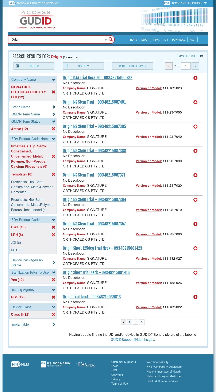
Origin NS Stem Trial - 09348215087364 (94, 199)
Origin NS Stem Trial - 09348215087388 (94, 150)
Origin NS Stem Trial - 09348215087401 (94, 102)
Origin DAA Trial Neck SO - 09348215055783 (97, 77)
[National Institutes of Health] (13, 3)
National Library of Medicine (37, 3)
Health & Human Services (162, 381)
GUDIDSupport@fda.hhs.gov (132, 339)
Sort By (83, 66)
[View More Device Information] (195, 78)
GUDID (36, 19)
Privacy (116, 379)
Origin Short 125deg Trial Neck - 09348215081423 (102, 248)
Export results (188, 56)
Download (178, 39)
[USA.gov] (90, 366)
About (145, 39)
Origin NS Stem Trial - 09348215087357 (94, 223)
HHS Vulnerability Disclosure (164, 367)
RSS (114, 370)
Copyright (117, 375)
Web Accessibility (158, 362)
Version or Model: (149, 88)
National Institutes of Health (164, 371)
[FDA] (167, 3)
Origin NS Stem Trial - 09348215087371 (94, 175)
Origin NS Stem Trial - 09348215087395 (94, 126)
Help (192, 39)
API (166, 39)
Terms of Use (119, 383)
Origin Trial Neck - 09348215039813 (92, 296)
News (156, 39)
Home (133, 39)
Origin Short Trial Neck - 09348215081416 (96, 272)
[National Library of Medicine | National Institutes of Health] (20, 366)
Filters (34, 66)
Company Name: (74, 88)
